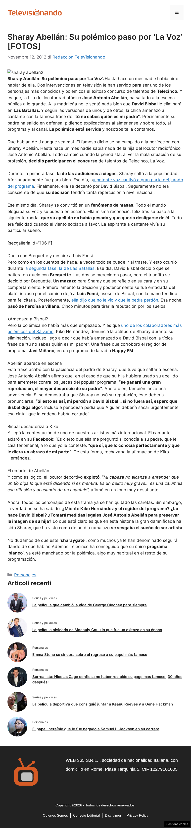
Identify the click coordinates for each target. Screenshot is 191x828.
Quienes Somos (55, 815)
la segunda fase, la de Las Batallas (59, 268)
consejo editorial (86, 815)
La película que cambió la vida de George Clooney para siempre (89, 605)
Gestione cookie (177, 824)
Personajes (25, 574)
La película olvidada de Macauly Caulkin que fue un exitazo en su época (97, 629)
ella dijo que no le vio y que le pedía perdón (114, 300)
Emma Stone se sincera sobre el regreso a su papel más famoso (89, 654)
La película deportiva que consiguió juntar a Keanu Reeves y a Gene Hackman (102, 704)
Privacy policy (137, 815)
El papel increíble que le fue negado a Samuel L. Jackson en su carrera (95, 729)
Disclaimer (113, 815)
